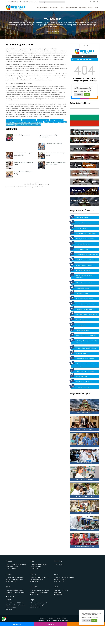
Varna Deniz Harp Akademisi (84, 382)
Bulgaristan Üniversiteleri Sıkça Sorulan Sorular (84, 201)
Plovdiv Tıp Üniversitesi (82, 330)
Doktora (62, 7)
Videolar (90, 7)
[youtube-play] (94, 2)
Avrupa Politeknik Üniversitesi (84, 265)
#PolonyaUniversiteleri (56, 120)
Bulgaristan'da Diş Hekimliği (84, 462)
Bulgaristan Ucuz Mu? (84, 165)
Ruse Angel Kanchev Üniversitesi (85, 238)
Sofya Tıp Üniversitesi (82, 228)
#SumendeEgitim (61, 122)
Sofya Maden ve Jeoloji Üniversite (85, 260)
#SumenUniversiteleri (37, 122)
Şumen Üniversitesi (81, 376)
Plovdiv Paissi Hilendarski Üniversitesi (86, 314)
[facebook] (90, 2)
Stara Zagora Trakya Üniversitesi (85, 371)
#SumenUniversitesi (49, 122)
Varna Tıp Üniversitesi (82, 217)
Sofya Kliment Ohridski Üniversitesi (85, 233)
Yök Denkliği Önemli (57, 2)
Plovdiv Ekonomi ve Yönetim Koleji (85, 298)
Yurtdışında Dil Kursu (71, 7)
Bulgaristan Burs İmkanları (84, 148)
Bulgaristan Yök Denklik (84, 140)
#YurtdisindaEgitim (21, 124)
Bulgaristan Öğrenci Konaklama (84, 157)
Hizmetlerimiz (82, 7)
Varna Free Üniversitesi (82, 387)
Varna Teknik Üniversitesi (83, 223)
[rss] (97, 2)
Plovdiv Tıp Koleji (80, 325)
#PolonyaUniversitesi (12, 122)
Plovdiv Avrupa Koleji (82, 293)
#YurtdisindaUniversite (34, 124)
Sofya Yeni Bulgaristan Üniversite (85, 358)
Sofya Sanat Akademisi (82, 353)
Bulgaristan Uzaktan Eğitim (84, 182)
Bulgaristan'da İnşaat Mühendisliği (84, 496)
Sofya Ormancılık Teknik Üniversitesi (86, 348)
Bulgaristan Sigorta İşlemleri (84, 173)
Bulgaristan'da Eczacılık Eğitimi (84, 479)
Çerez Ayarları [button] (86, 620)
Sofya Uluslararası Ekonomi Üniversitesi (87, 254)
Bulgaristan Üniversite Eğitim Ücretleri (84, 191)
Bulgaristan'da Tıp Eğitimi (84, 446)
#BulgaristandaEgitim (43, 120)
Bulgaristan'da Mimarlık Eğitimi (84, 513)
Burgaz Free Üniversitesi (83, 270)
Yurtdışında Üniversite (42, 7)
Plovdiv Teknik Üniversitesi (83, 320)
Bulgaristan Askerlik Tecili (84, 132)
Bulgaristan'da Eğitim (52, 31)
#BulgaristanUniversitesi (29, 120)
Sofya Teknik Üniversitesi (83, 244)
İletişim (96, 7)
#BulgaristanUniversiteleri (13, 120)
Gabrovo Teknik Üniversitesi (84, 283)
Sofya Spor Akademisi (82, 249)
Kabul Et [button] (94, 620)
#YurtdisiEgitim (10, 124)
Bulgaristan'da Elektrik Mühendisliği (84, 529)
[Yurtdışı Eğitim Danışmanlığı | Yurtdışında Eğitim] (15, 7)
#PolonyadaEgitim (24, 122)
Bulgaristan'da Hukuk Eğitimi (84, 429)
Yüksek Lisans (54, 7)
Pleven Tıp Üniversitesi (82, 288)
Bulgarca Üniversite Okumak (84, 412)
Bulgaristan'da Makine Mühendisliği (84, 546)
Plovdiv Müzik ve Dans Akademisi (85, 309)
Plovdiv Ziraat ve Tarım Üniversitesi (86, 335)
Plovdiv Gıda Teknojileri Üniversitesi (86, 304)
